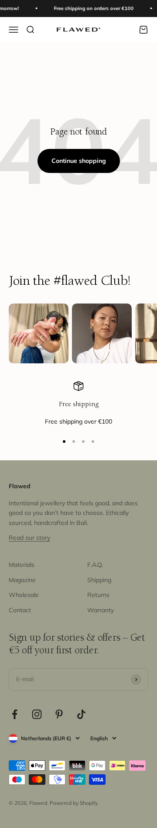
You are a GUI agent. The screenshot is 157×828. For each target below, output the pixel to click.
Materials (21, 565)
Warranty (100, 610)
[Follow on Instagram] (37, 714)
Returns (98, 595)
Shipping (99, 580)
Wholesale (24, 595)
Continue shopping (78, 161)
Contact (20, 610)
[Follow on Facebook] (14, 714)
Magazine (22, 580)
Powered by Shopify (74, 803)
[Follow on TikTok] (81, 714)
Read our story (29, 538)
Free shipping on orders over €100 (92, 8)
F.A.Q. (95, 565)
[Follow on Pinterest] (59, 714)
